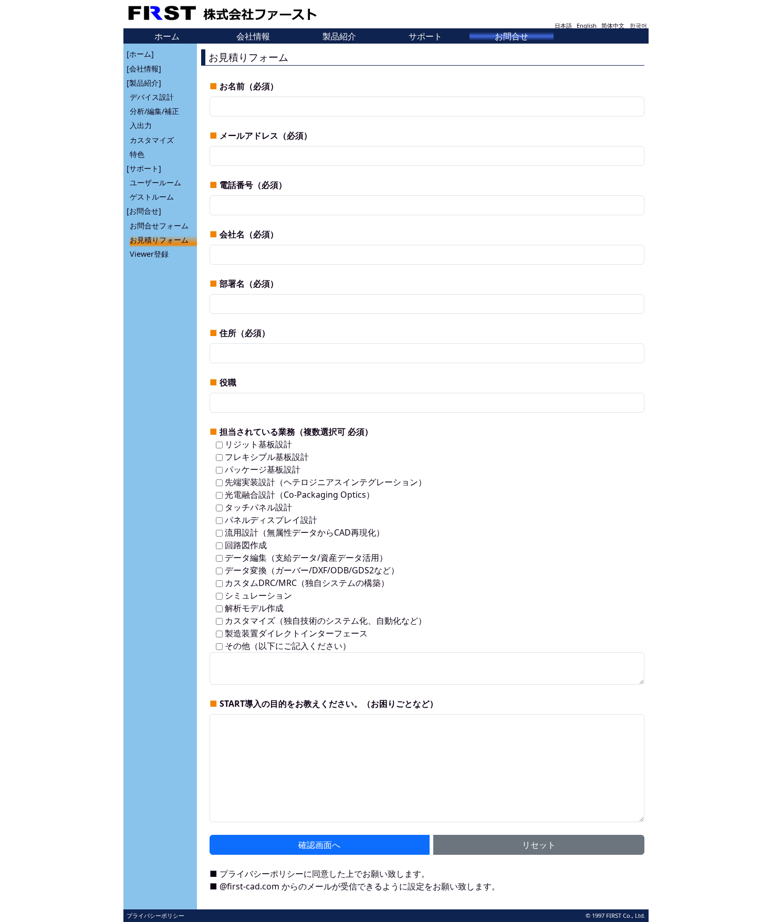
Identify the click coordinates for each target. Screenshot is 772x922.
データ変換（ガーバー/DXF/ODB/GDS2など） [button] (311, 570)
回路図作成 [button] (245, 545)
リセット (539, 845)
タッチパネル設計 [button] (257, 507)
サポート (425, 36)
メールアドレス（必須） (266, 135)
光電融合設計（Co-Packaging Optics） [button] (298, 494)
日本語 (563, 25)
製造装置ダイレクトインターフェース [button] (295, 633)
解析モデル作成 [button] (253, 608)
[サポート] (144, 168)
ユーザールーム (155, 182)
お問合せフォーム (159, 225)
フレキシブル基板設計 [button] (266, 457)
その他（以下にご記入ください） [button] (287, 646)
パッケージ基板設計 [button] (261, 469)
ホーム (167, 36)
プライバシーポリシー (262, 873)
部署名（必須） (249, 283)
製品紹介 (339, 36)
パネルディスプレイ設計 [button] (270, 520)
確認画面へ (319, 845)
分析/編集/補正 (154, 111)
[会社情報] (144, 69)
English (587, 25)
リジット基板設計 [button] (257, 444)
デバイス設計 (152, 97)
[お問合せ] (144, 211)
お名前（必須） (249, 86)
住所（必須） (245, 333)
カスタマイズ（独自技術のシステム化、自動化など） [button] (324, 620)
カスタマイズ (152, 140)
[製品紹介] (144, 83)
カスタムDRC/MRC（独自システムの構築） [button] (306, 583)
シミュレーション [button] (257, 595)
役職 (228, 382)
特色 (137, 154)
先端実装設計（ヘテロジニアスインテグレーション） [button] (324, 482)
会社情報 (253, 36)
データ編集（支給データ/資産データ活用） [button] (305, 557)
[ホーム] (140, 54)
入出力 (141, 125)
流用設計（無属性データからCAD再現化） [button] (303, 532)
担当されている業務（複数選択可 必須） (296, 431)
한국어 (638, 25)
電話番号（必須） (253, 185)
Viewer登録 (149, 254)
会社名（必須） (249, 234)
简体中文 (612, 25)
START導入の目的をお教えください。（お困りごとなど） (329, 703)
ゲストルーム (152, 197)
